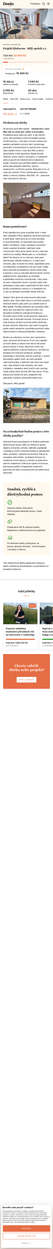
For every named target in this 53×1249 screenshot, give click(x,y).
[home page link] (8, 4)
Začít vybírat (26, 680)
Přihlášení (35, 4)
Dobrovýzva (25, 99)
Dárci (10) (14, 99)
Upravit (25, 1243)
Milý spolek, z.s (10, 114)
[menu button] (48, 3)
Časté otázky (38, 99)
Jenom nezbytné (26, 1236)
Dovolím (26, 1228)
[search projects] (43, 3)
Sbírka (5, 99)
